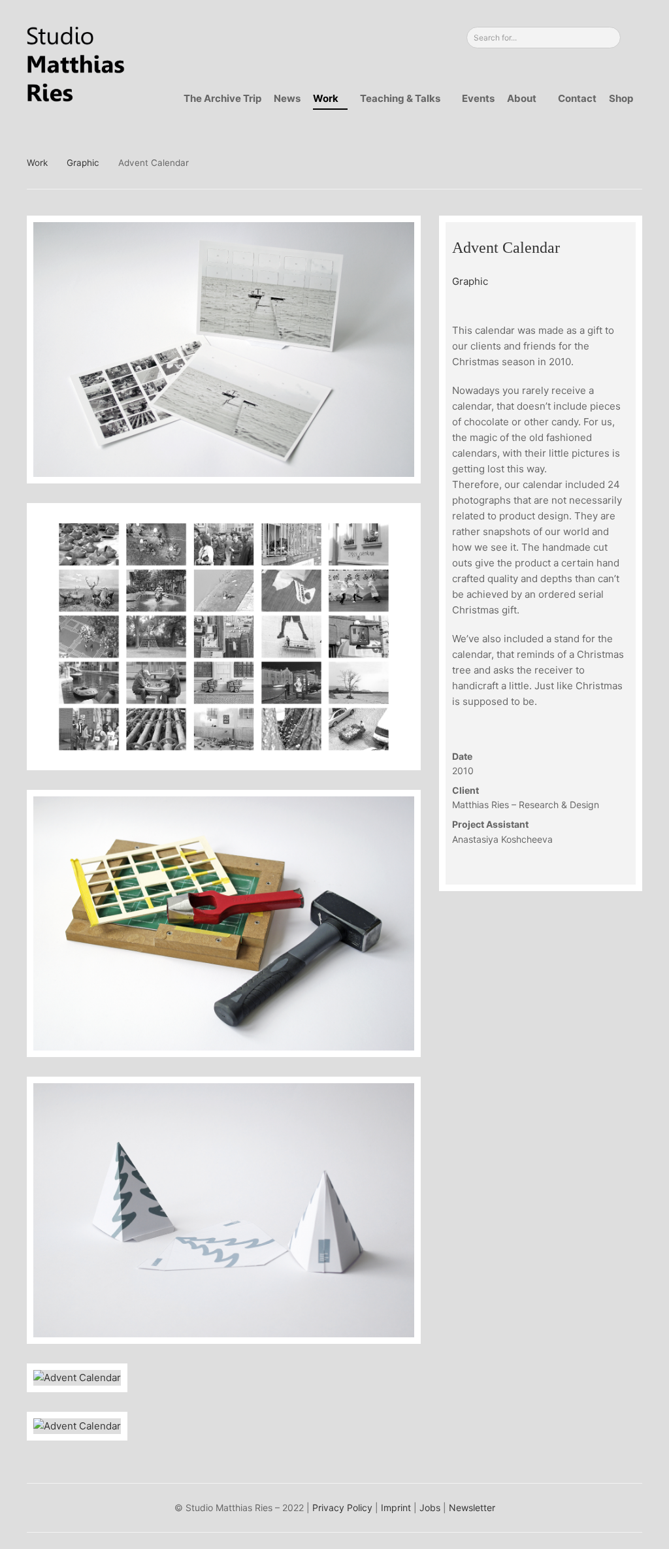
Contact (577, 98)
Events (478, 98)
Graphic (83, 162)
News (287, 98)
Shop (621, 98)
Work (325, 98)
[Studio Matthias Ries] (76, 64)
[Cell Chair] (613, 162)
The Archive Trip (222, 98)
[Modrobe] (636, 162)
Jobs (429, 1507)
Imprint (396, 1507)
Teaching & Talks (400, 98)
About (521, 98)
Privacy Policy (342, 1507)
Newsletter (472, 1507)
